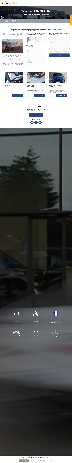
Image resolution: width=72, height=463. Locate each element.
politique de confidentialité (56, 52)
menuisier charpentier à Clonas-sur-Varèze (11, 59)
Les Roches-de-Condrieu (30, 58)
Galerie (63, 3)
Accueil (33, 3)
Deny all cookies (34, 460)
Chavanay (28, 52)
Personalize (43, 460)
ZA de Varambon (36, 20)
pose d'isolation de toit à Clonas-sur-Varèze (14, 62)
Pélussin (28, 59)
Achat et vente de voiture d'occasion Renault (33, 39)
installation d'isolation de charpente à (8, 63)
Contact (68, 3)
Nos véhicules (48, 3)
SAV (59, 3)
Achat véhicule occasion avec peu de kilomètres (33, 41)
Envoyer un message (36, 115)
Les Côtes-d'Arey (29, 57)
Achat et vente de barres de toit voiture (32, 37)
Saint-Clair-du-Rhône (30, 60)
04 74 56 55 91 (13, 21)
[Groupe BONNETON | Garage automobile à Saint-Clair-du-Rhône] (9, 3)
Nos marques (39, 3)
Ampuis (28, 50)
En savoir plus (17, 95)
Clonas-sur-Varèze (18, 63)
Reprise (55, 3)
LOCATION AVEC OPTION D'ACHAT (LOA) (33, 86)
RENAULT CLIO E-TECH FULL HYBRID (56, 86)
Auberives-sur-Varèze (30, 51)
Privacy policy (50, 460)
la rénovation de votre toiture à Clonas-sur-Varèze (14, 64)
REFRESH (7, 85)
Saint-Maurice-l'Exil (29, 61)
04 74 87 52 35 (14, 20)
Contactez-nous (63, 20)
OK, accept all (24, 460)
